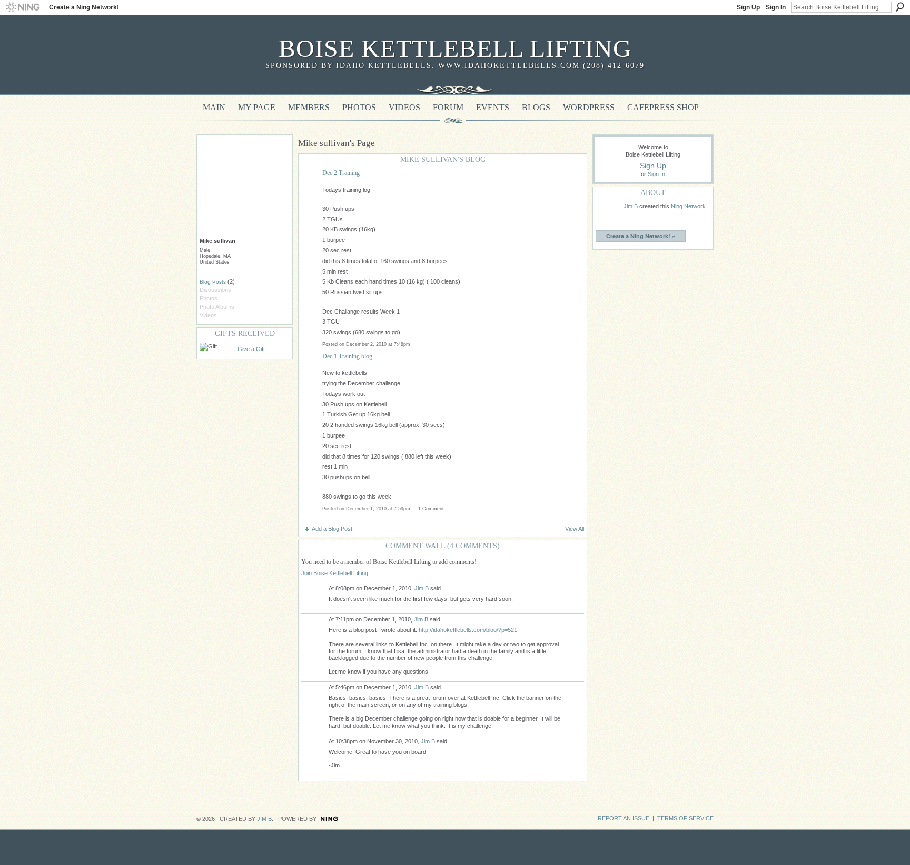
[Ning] (22, 7)
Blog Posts (213, 282)
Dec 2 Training (341, 173)
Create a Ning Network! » (640, 236)
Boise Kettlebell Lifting (455, 48)
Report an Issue (623, 818)
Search (900, 7)
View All (574, 529)
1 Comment (431, 508)
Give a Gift (251, 349)
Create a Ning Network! (84, 7)
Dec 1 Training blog (347, 356)
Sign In (776, 7)
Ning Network (688, 206)
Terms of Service (685, 818)
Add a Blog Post (332, 529)
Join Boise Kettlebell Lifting (334, 573)
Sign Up (748, 7)
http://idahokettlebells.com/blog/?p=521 (468, 630)
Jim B (421, 588)
